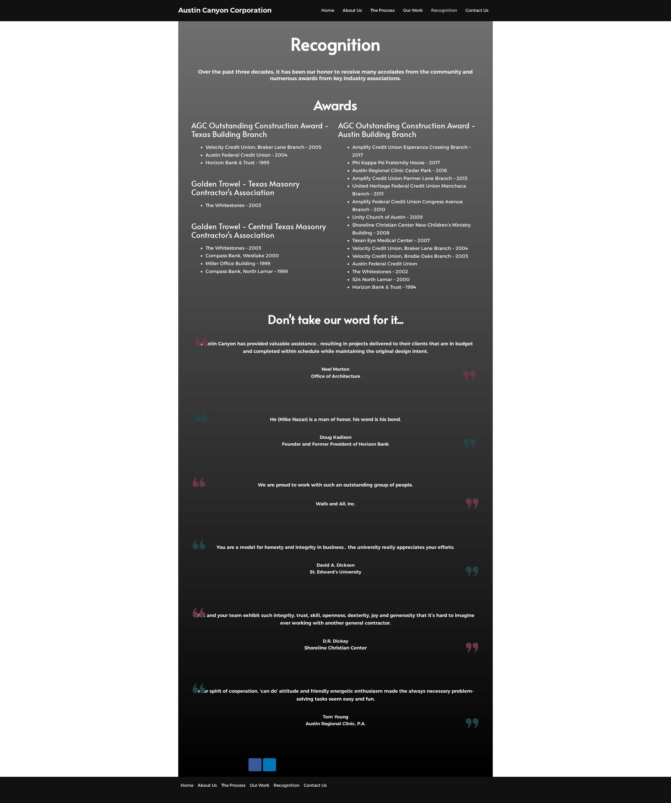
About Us (352, 10)
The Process (382, 10)
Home (327, 10)
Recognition (444, 10)
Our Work (413, 10)
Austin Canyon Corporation (225, 10)
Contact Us (477, 10)
